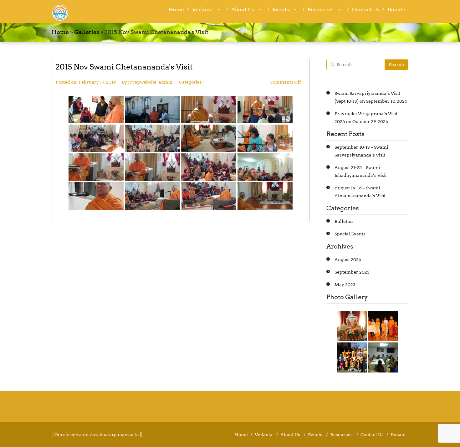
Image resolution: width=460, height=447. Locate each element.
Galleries (86, 32)
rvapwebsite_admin (151, 82)
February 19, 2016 (97, 82)
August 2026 (348, 259)
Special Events (350, 233)
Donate (396, 10)
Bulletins (344, 221)
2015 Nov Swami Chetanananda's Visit (124, 67)
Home (176, 10)
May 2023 (345, 284)
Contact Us (365, 10)
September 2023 (352, 272)
